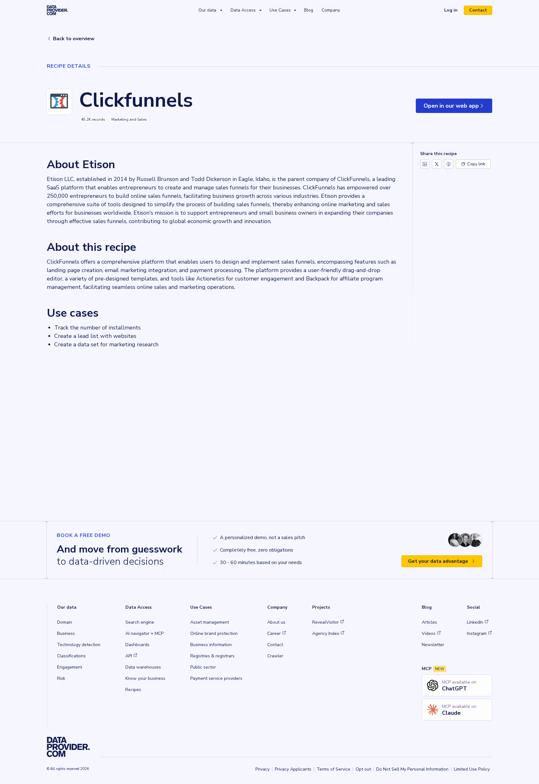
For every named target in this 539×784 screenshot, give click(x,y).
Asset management (209, 622)
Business (66, 633)
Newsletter (433, 645)
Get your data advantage (438, 561)
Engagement (69, 667)
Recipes (133, 690)
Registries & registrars (212, 656)
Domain (64, 622)
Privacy (262, 769)
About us (276, 622)
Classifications (71, 656)
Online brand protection (214, 633)
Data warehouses (143, 667)
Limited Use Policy (472, 769)
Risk (61, 678)
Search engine (139, 622)
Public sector (203, 667)
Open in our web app (458, 107)
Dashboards (137, 645)
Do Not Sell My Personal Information (412, 769)
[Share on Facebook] (448, 164)
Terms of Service (333, 769)
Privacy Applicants (293, 769)
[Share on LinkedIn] (425, 164)
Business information (211, 645)
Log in (453, 11)
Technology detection (78, 645)
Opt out (363, 769)
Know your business (145, 678)
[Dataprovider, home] (57, 10)
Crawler (275, 656)
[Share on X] (436, 164)
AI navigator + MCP (144, 633)
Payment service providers (216, 678)
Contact (478, 10)
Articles (429, 622)
